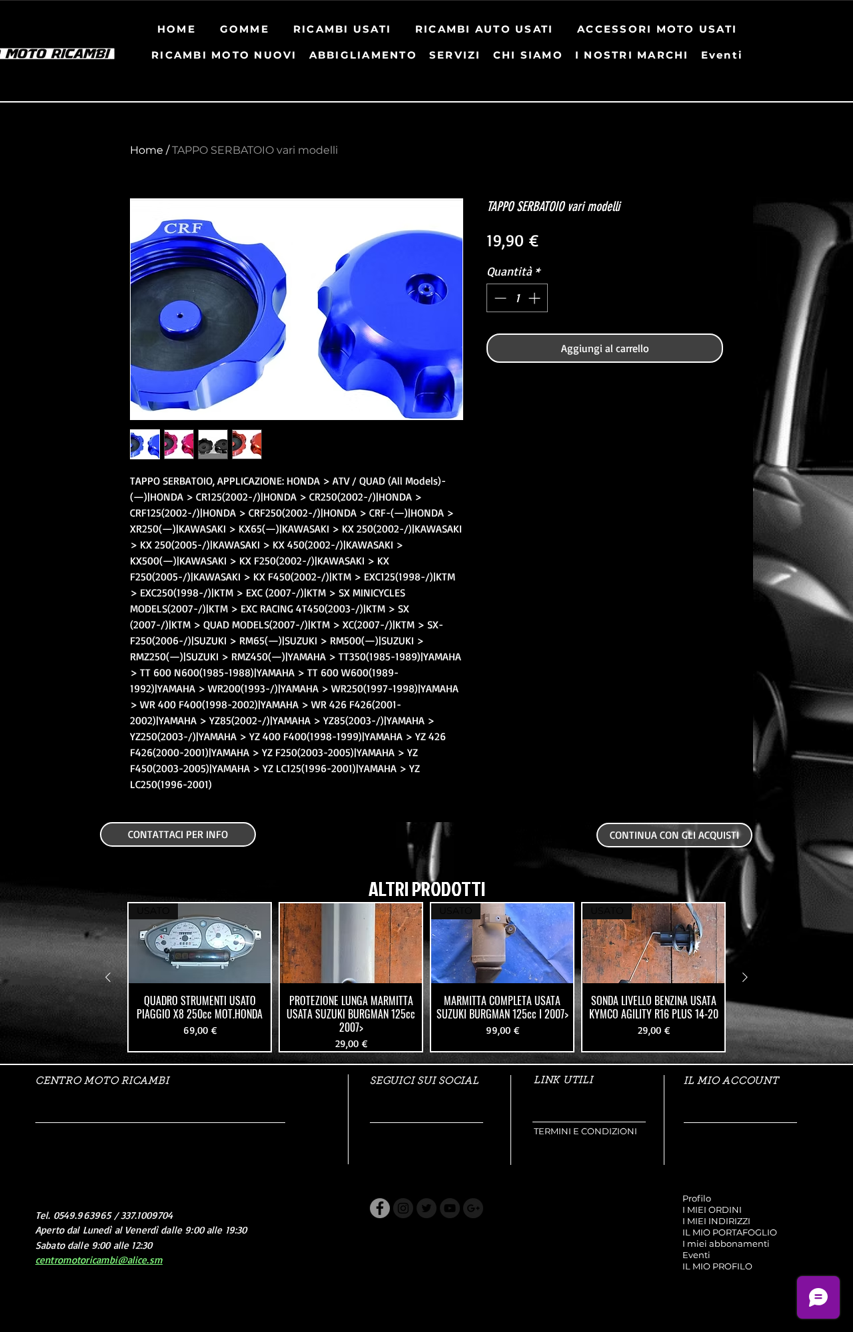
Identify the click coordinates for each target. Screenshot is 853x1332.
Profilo (696, 1198)
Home (146, 150)
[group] (426, 977)
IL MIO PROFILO (717, 1266)
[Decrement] (498, 298)
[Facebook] (380, 1208)
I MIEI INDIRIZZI (716, 1221)
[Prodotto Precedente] (108, 977)
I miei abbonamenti (726, 1243)
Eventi (696, 1254)
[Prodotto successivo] (745, 977)
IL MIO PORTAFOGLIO (729, 1232)
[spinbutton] (517, 298)
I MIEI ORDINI (712, 1209)
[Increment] (535, 298)
